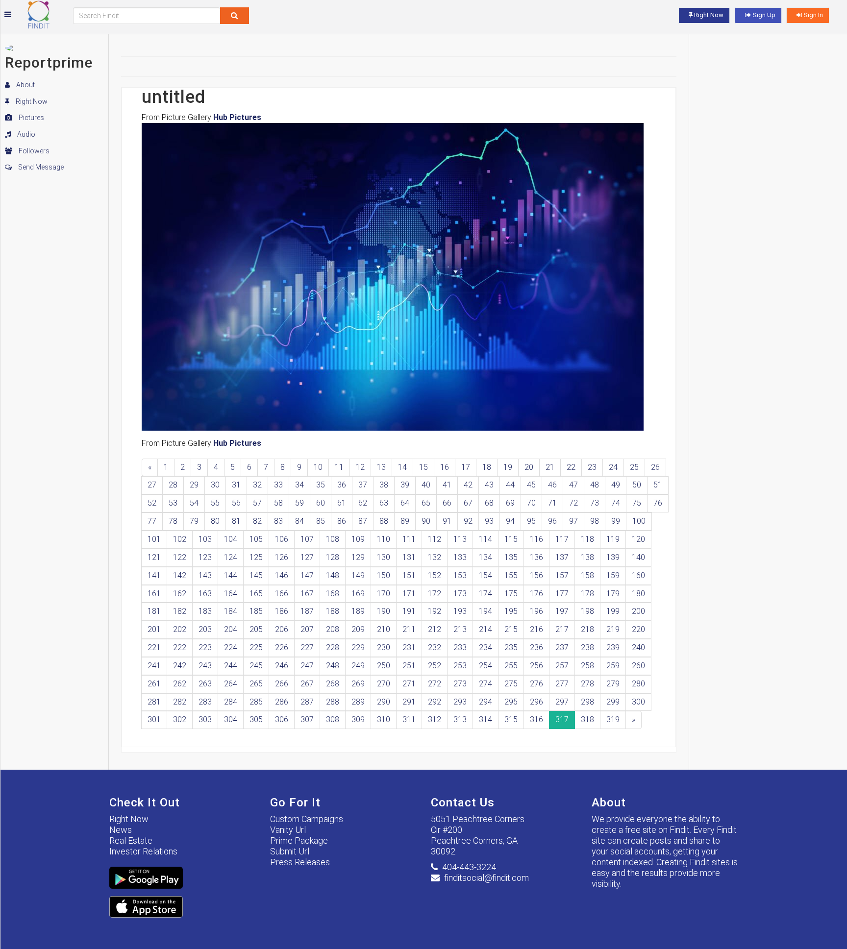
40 (426, 484)
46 (552, 484)
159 (613, 575)
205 (256, 629)
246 (281, 665)
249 (358, 665)
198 (587, 611)
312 (434, 719)
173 (460, 593)
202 (179, 629)
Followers (33, 151)
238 (587, 647)
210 (383, 629)
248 (332, 665)
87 (362, 521)
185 (256, 611)
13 (381, 467)
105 (256, 539)
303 (205, 719)
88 (383, 521)
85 (320, 521)
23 (592, 467)
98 (594, 521)
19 (507, 467)
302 (179, 719)
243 (205, 665)
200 (638, 611)
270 (383, 683)
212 (434, 629)
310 (383, 719)
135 (511, 557)
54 (194, 503)
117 (562, 539)
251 (409, 665)
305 (256, 719)
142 (179, 575)
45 (531, 484)
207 (307, 629)
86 (341, 521)
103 (205, 539)
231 (409, 647)
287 (307, 701)
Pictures (30, 118)
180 (638, 593)
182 (179, 611)
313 (460, 719)
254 (485, 665)
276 (536, 683)
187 (307, 611)
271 (409, 683)
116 (536, 539)
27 (152, 484)
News (120, 830)
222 (179, 647)
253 (460, 665)
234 (485, 647)
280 (638, 683)
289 (358, 701)
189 (358, 611)
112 (434, 539)
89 (404, 521)
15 (423, 467)
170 (383, 593)
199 (613, 611)
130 (383, 557)
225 (256, 647)
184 (230, 611)
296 (536, 701)
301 (154, 719)
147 (307, 575)
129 (358, 557)
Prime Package (299, 840)
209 (358, 629)
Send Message (40, 167)
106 (281, 539)
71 (552, 503)
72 (573, 503)
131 (409, 557)
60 (320, 503)
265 (256, 683)
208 (332, 629)
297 (562, 701)
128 (332, 557)
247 (307, 665)
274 (485, 683)
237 (562, 647)
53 (173, 503)
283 (205, 701)
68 (489, 503)
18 (486, 467)
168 (332, 593)
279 (613, 683)
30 (215, 484)
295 (511, 701)
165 (256, 593)
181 (154, 611)
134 (485, 557)
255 (511, 665)
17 (465, 467)
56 (236, 503)
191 (409, 611)
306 (281, 719)
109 (358, 539)
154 (485, 575)
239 (613, 647)
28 (173, 484)
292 (434, 701)
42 (468, 484)
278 (587, 683)
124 (230, 557)
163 (205, 593)
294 (485, 701)
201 (154, 629)
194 (485, 611)
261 (154, 683)
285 (256, 701)
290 (383, 701)
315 (511, 719)
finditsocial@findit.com (486, 878)
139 (613, 557)
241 (154, 665)
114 (485, 539)
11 (339, 467)
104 (230, 539)
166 (281, 593)
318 (587, 719)
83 (278, 521)
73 (594, 503)
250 (383, 665)
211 (409, 629)
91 (447, 521)
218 (587, 629)
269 (358, 683)
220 (638, 629)
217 (562, 629)
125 (256, 557)
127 (307, 557)
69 (510, 503)
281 (154, 701)
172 (434, 593)
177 (562, 593)
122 (179, 557)
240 (638, 647)
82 (257, 521)
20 (528, 467)
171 (409, 593)
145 (256, 575)
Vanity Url (288, 830)
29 (194, 484)
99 (615, 521)
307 (307, 719)
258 (587, 665)
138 (587, 557)
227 (307, 647)
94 (510, 521)
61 (341, 503)
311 (409, 719)
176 (536, 593)
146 (281, 575)
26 (655, 467)
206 (281, 629)
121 (154, 557)
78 (173, 521)
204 (230, 629)
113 (460, 539)
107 (307, 539)
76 (657, 503)
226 (281, 647)
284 (230, 701)
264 (230, 683)
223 (205, 647)
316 (536, 719)
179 (613, 593)
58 (278, 503)
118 (587, 539)
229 (358, 647)
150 (383, 575)
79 (194, 521)
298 (587, 701)
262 (179, 683)
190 (383, 611)
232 (434, 647)
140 (638, 557)
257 (562, 665)
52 (152, 503)
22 (571, 467)
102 (179, 539)
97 (573, 521)
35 (320, 484)
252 (434, 665)
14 (402, 467)
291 (409, 701)
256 (536, 665)
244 (230, 665)
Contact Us (463, 802)
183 (205, 611)
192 (434, 611)
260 (638, 665)
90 (426, 521)
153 (460, 575)
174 (485, 593)
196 (536, 611)
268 (332, 683)
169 (358, 593)
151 (409, 575)
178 (587, 593)
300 (638, 701)
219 (613, 629)
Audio (25, 134)
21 (550, 467)
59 (299, 503)
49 (615, 484)
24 (613, 467)
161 (154, 593)
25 (634, 467)
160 (638, 575)
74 (615, 503)
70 (531, 503)
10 (318, 467)
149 (358, 575)
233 (460, 647)
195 (511, 611)
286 (281, 701)
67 (468, 503)
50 (636, 484)
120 (638, 539)
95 (531, 521)
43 (489, 484)
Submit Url (289, 851)
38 (383, 484)
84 (299, 521)
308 (332, 719)
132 (434, 557)
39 (404, 484)
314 (485, 719)
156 (536, 575)
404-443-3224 (469, 867)
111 (409, 539)
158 (587, 575)
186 (281, 611)
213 (460, 629)
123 (205, 557)
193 (460, 611)
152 (434, 575)
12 (360, 467)
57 (257, 503)
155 (511, 575)
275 (511, 683)
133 (460, 557)
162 (179, 593)
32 (257, 484)
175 (511, 593)
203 (205, 629)
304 (230, 719)
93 (489, 521)
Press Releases (300, 862)
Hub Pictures (237, 117)
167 (307, 593)
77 (152, 521)
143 (205, 575)
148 (332, 575)
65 (426, 503)
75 (636, 503)
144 (230, 575)
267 (307, 683)
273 (460, 683)
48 (594, 484)
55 (215, 503)
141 (154, 575)
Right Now (31, 101)
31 (236, 484)
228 (332, 647)
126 (281, 557)
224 (230, 647)
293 (460, 701)
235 (511, 647)
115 (511, 539)
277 (562, 683)
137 (562, 557)
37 (362, 484)
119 (613, 539)
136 (536, 557)
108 (332, 539)
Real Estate (130, 840)
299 (613, 701)
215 (511, 629)
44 (510, 484)
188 (332, 611)
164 (230, 593)
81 (236, 521)
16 (444, 467)
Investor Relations (143, 851)
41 (447, 484)
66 (447, 503)
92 (468, 521)
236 (536, 647)
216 (536, 629)
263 (205, 683)
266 (281, 683)
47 (573, 484)
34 (299, 484)
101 (154, 539)
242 (179, 665)
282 (179, 701)
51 (657, 484)
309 (358, 719)
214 (485, 629)
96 (552, 521)
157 (562, 575)
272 (434, 683)
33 (278, 484)
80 (215, 521)
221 (154, 647)
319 (613, 719)
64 (404, 503)
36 (341, 484)
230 (383, 647)
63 (383, 503)
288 (332, 701)
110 (383, 539)
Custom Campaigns (306, 819)
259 (613, 665)
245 (256, 665)
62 (362, 503)
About (25, 85)
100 (639, 521)
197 (562, 611)
